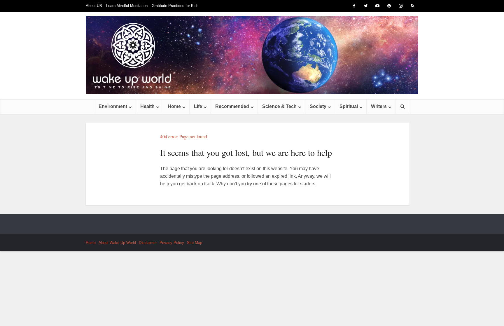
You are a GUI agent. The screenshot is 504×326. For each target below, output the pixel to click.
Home (174, 106)
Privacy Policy (172, 242)
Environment (113, 106)
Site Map (194, 242)
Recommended (232, 106)
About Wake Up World (117, 242)
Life (198, 106)
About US (94, 6)
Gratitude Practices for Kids (175, 6)
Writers (379, 106)
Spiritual (349, 106)
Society (318, 106)
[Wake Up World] (252, 55)
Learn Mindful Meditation (127, 6)
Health (147, 106)
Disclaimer (148, 242)
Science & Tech (279, 106)
